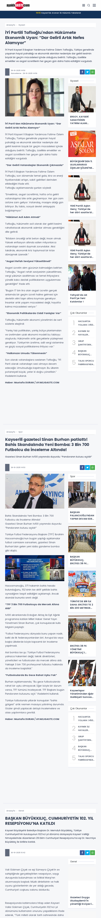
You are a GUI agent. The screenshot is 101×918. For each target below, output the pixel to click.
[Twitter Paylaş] (87, 72)
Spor (21, 432)
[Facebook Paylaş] (82, 72)
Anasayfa (10, 25)
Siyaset (22, 25)
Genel (21, 810)
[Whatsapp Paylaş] (92, 72)
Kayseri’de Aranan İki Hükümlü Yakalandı (58, 13)
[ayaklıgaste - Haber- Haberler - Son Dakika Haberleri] (18, 5)
